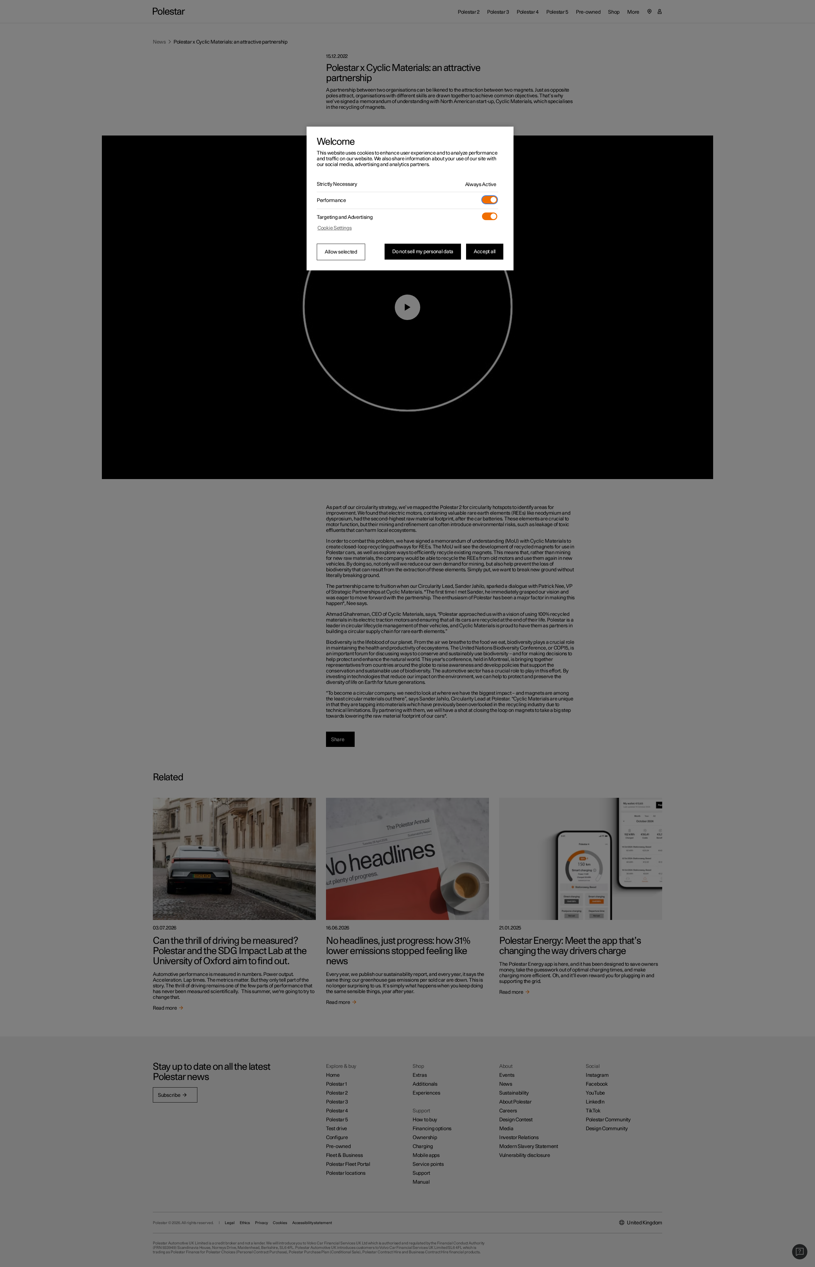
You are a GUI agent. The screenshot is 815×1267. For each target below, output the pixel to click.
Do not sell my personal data (422, 251)
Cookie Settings (334, 228)
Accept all (485, 251)
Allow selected (341, 251)
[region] (410, 198)
